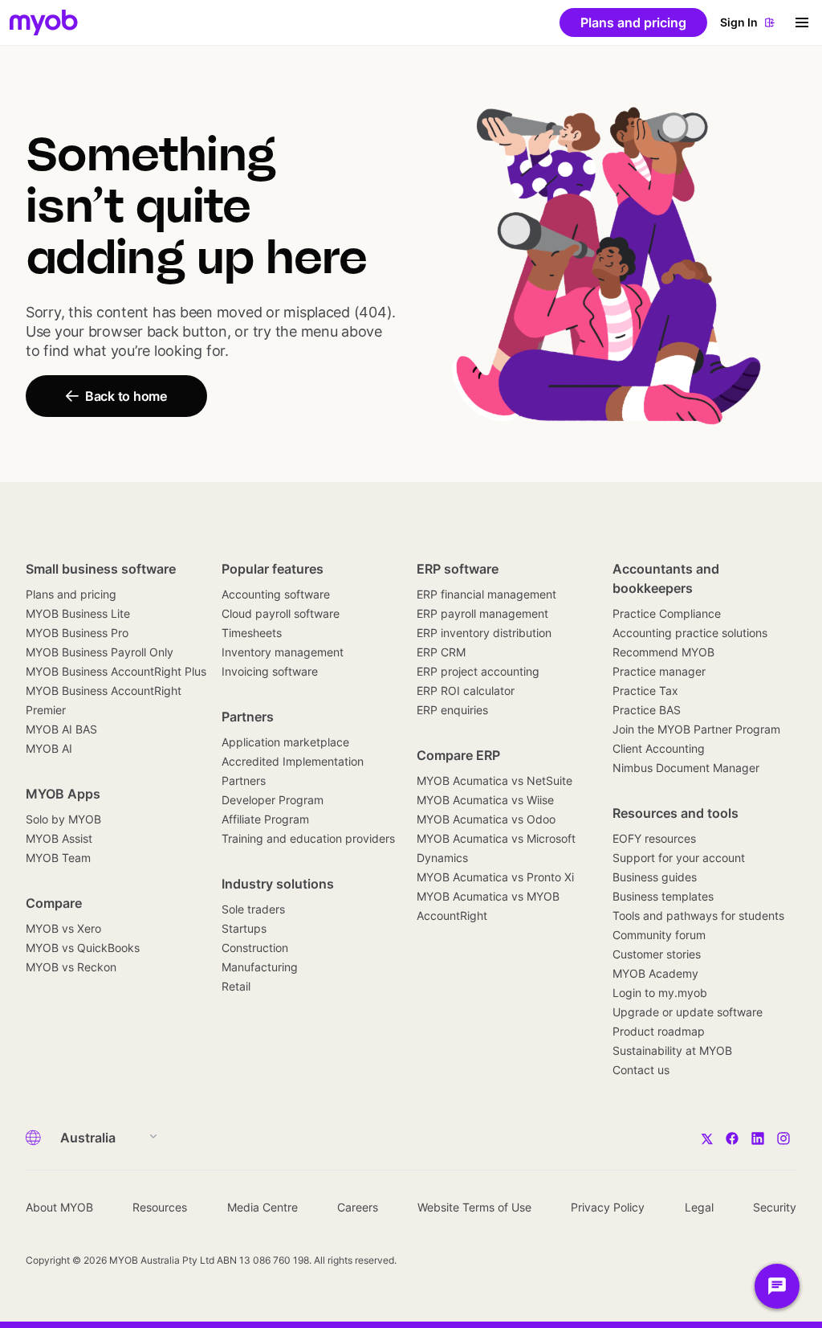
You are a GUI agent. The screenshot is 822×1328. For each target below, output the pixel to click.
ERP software (457, 569)
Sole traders (253, 909)
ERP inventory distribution (484, 632)
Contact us (640, 1070)
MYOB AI (49, 748)
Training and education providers (308, 838)
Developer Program (273, 800)
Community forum (659, 935)
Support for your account (678, 857)
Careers (357, 1207)
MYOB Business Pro (77, 632)
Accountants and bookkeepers (665, 578)
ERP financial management (486, 594)
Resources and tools (675, 813)
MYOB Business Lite (78, 613)
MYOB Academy (655, 973)
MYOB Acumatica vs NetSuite (494, 780)
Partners (248, 717)
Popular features (273, 569)
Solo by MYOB (63, 819)
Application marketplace (285, 742)
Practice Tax (645, 690)
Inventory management (283, 652)
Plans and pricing (71, 594)
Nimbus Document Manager (685, 767)
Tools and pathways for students (698, 915)
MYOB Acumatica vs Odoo (486, 819)
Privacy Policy (608, 1207)
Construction (255, 947)
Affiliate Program (265, 819)
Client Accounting (658, 748)
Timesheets (252, 632)
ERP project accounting (478, 671)
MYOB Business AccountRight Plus (116, 671)
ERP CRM (441, 652)
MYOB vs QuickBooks (83, 947)
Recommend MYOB (663, 652)
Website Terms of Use (474, 1207)
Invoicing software (270, 671)
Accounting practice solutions (689, 632)
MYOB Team (58, 857)
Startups (244, 928)
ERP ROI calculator (466, 690)
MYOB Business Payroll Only (99, 652)
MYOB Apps (63, 794)
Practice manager (659, 671)
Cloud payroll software (281, 613)
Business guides (654, 877)
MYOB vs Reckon (71, 967)
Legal (699, 1207)
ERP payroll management (482, 613)
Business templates (663, 896)
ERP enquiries (452, 710)
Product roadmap (658, 1031)
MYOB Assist (59, 838)
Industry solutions (278, 884)
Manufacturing (260, 967)
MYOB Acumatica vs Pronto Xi (495, 877)
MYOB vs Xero (63, 928)
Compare (54, 903)
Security (774, 1207)
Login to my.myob (659, 992)
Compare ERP (458, 755)
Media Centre (262, 1207)
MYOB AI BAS (61, 729)
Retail (236, 986)
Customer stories (656, 954)
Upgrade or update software (687, 1012)
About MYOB (59, 1207)
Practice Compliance (666, 613)
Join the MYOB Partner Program (696, 729)
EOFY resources (654, 838)
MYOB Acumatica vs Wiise (485, 800)
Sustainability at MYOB (672, 1050)
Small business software (101, 569)
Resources (159, 1207)
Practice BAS (646, 710)
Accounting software (276, 594)
